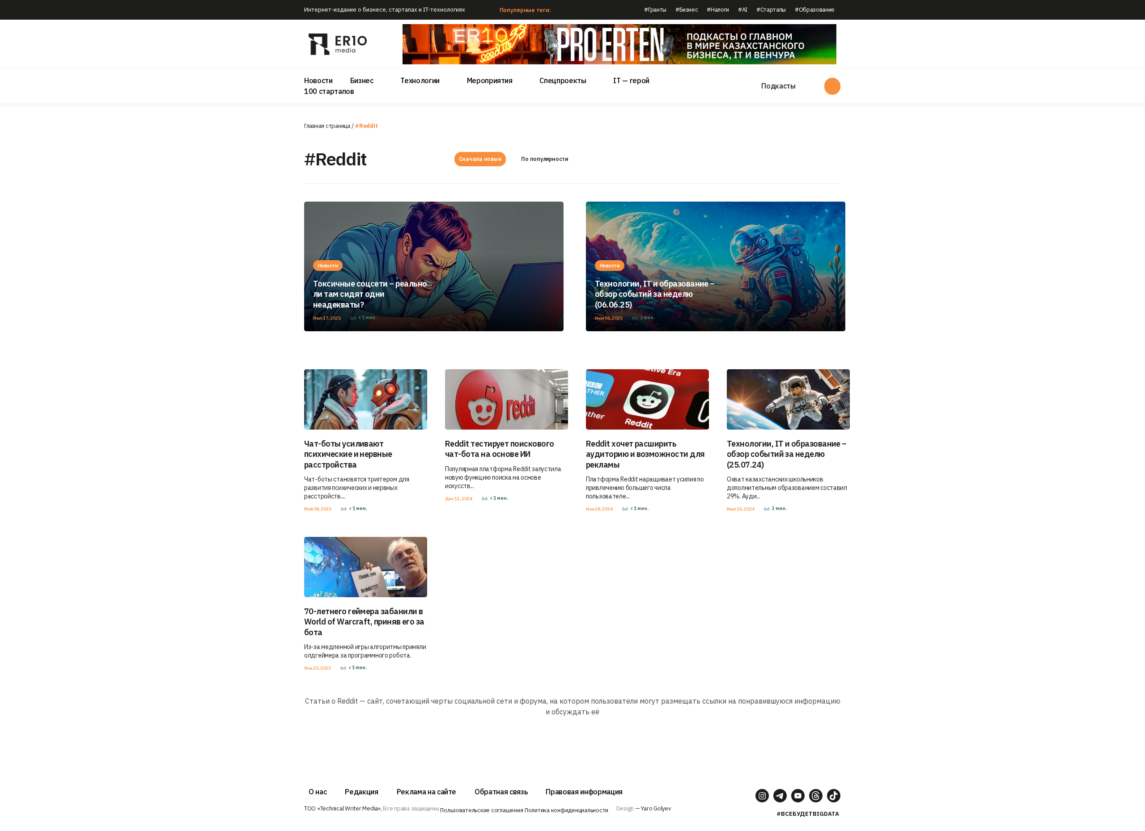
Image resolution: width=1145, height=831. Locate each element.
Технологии (420, 80)
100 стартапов (329, 91)
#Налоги (718, 9)
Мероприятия (490, 80)
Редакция (361, 791)
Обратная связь (501, 791)
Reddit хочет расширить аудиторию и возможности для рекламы (645, 454)
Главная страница (327, 126)
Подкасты (778, 85)
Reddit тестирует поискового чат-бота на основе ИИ (499, 449)
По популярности (544, 159)
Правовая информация (584, 791)
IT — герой (631, 80)
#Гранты (655, 9)
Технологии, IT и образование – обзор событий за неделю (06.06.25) (655, 294)
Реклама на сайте (427, 791)
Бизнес (361, 80)
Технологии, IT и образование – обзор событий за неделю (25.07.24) (787, 454)
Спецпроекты (562, 80)
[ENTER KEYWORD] (832, 86)
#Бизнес (686, 9)
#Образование (815, 9)
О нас (318, 791)
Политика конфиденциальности (566, 810)
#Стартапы (771, 9)
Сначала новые (480, 159)
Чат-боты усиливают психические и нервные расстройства (348, 454)
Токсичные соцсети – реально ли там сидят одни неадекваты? (370, 294)
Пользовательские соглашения (481, 810)
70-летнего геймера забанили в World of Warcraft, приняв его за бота (364, 621)
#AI (742, 9)
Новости (318, 80)
